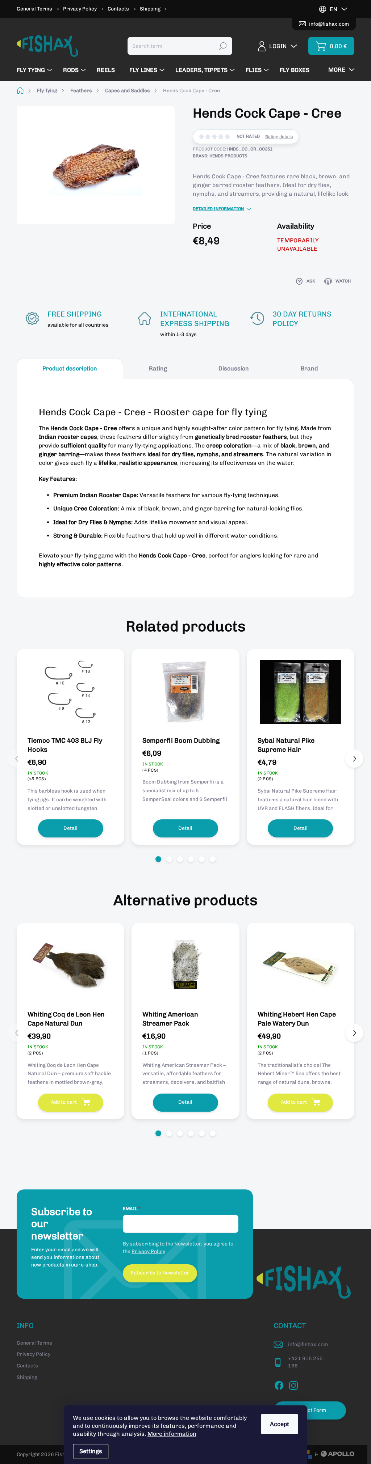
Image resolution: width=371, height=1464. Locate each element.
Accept (279, 1424)
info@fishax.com (308, 1344)
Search (223, 46)
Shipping (150, 9)
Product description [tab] (69, 368)
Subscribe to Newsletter (159, 1273)
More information (171, 1433)
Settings (90, 1451)
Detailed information (218, 208)
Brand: (220, 155)
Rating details (279, 136)
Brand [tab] (309, 368)
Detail (70, 828)
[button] (158, 859)
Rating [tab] (158, 368)
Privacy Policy (80, 9)
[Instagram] (293, 1384)
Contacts (118, 9)
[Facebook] (279, 1384)
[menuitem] (35, 70)
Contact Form (310, 1410)
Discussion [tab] (233, 368)
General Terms (34, 9)
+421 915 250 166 (305, 1362)
